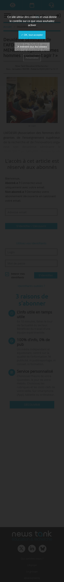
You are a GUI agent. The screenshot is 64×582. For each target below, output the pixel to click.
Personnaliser (32, 58)
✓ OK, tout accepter (32, 34)
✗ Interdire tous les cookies (32, 46)
